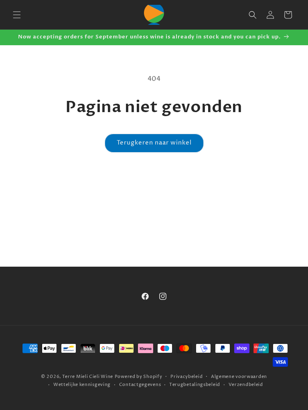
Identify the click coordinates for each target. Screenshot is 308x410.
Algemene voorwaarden (239, 377)
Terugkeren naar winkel (154, 143)
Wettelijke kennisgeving (82, 385)
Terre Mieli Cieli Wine (87, 377)
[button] (17, 15)
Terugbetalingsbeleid (194, 385)
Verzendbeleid (246, 385)
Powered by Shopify (138, 377)
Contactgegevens (140, 385)
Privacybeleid (186, 377)
